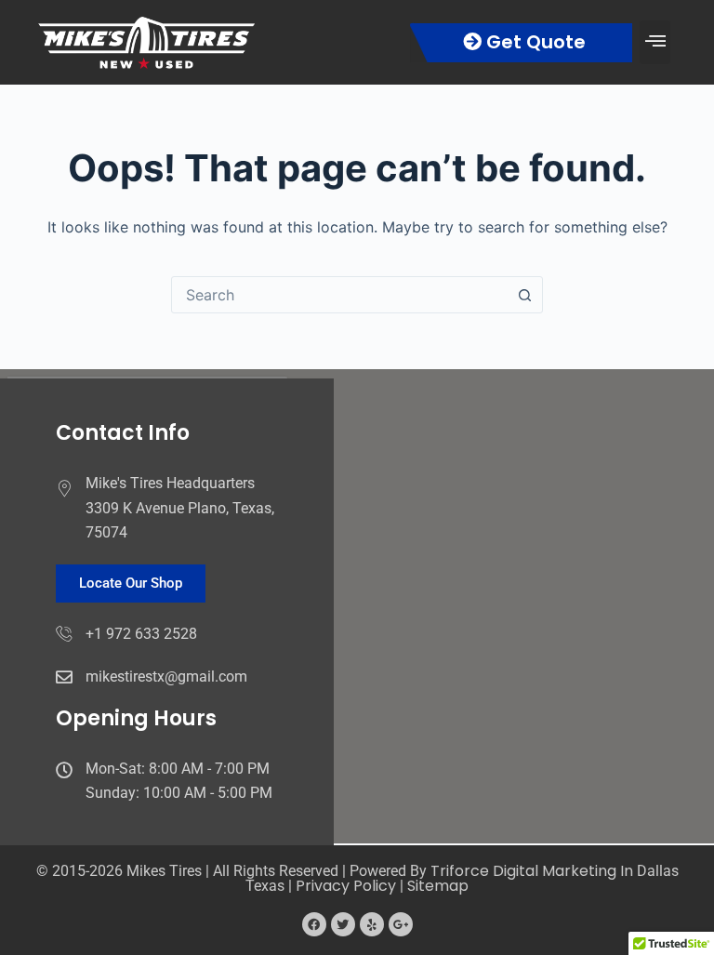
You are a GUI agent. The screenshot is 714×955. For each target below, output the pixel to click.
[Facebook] (314, 924)
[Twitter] (343, 924)
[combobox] (339, 294)
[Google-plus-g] (401, 924)
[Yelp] (372, 924)
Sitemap (438, 885)
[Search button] (524, 294)
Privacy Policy (346, 885)
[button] (655, 42)
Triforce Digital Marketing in (533, 871)
